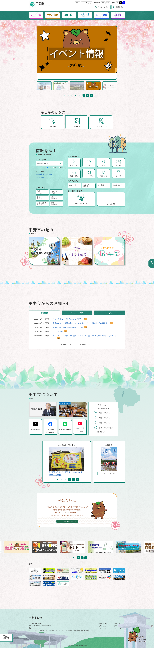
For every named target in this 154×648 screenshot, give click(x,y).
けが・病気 (89, 176)
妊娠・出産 (74, 165)
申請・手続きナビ (81, 203)
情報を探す (120, 7)
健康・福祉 (68, 15)
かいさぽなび (58, 331)
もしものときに (103, 7)
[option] (77, 49)
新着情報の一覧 (66, 344)
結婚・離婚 (74, 176)
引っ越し (118, 165)
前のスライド (84, 95)
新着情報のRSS (85, 344)
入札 (109, 313)
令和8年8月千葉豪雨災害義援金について (68, 327)
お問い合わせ (102, 626)
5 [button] (79, 95)
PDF (61, 167)
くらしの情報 (36, 15)
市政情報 (117, 15)
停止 (87, 95)
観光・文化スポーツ (85, 15)
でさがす (40, 192)
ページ (56, 167)
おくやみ (118, 176)
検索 (151, 265)
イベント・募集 (77, 313)
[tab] (44, 313)
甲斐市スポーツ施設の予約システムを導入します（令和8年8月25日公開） (81, 323)
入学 (103, 165)
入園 (88, 165)
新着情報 (44, 313)
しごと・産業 (101, 15)
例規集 (115, 626)
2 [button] (68, 95)
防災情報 (52, 126)
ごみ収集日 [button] (49, 174)
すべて (50, 167)
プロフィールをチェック (65, 521)
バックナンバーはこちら (107, 473)
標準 (103, 2)
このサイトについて (104, 628)
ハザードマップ (101, 126)
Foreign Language (86, 2)
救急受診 (77, 126)
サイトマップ (117, 623)
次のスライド (91, 95)
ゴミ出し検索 (111, 204)
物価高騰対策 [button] (40, 174)
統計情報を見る (102, 432)
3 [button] (71, 95)
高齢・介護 (103, 176)
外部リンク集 (117, 628)
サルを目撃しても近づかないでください (68, 319)
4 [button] (75, 95)
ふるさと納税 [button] (40, 177)
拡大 (107, 2)
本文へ (77, 2)
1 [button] (64, 95)
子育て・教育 (52, 15)
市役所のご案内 (103, 623)
